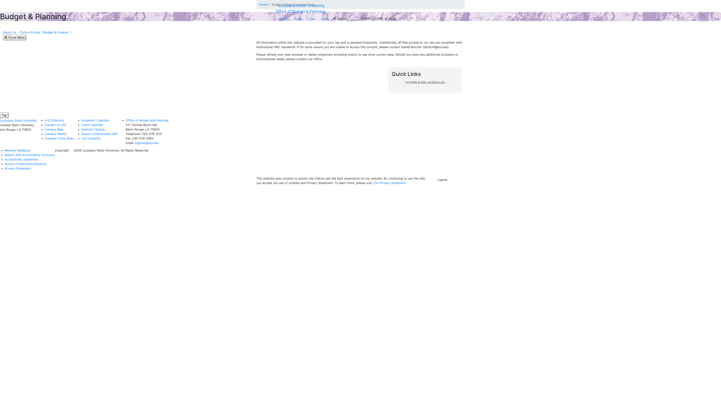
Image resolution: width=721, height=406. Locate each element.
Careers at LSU (55, 125)
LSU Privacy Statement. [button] (390, 183)
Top (4, 115)
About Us (10, 32)
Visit (312, 19)
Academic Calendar (95, 120)
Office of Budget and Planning (147, 120)
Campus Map (54, 129)
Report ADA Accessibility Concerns (30, 155)
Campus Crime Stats (59, 138)
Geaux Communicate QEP (99, 134)
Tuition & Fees (30, 32)
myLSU (284, 19)
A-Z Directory (54, 120)
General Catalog (93, 129)
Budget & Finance (56, 32)
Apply (299, 19)
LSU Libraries (90, 138)
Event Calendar (92, 125)
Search (341, 18)
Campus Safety (55, 134)
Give (324, 19)
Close (391, 18)
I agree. (442, 180)
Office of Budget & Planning (300, 11)
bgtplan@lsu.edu (147, 143)
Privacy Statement (18, 168)
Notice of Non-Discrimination (25, 164)
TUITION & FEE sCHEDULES (425, 82)
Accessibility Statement (21, 159)
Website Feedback (18, 150)
